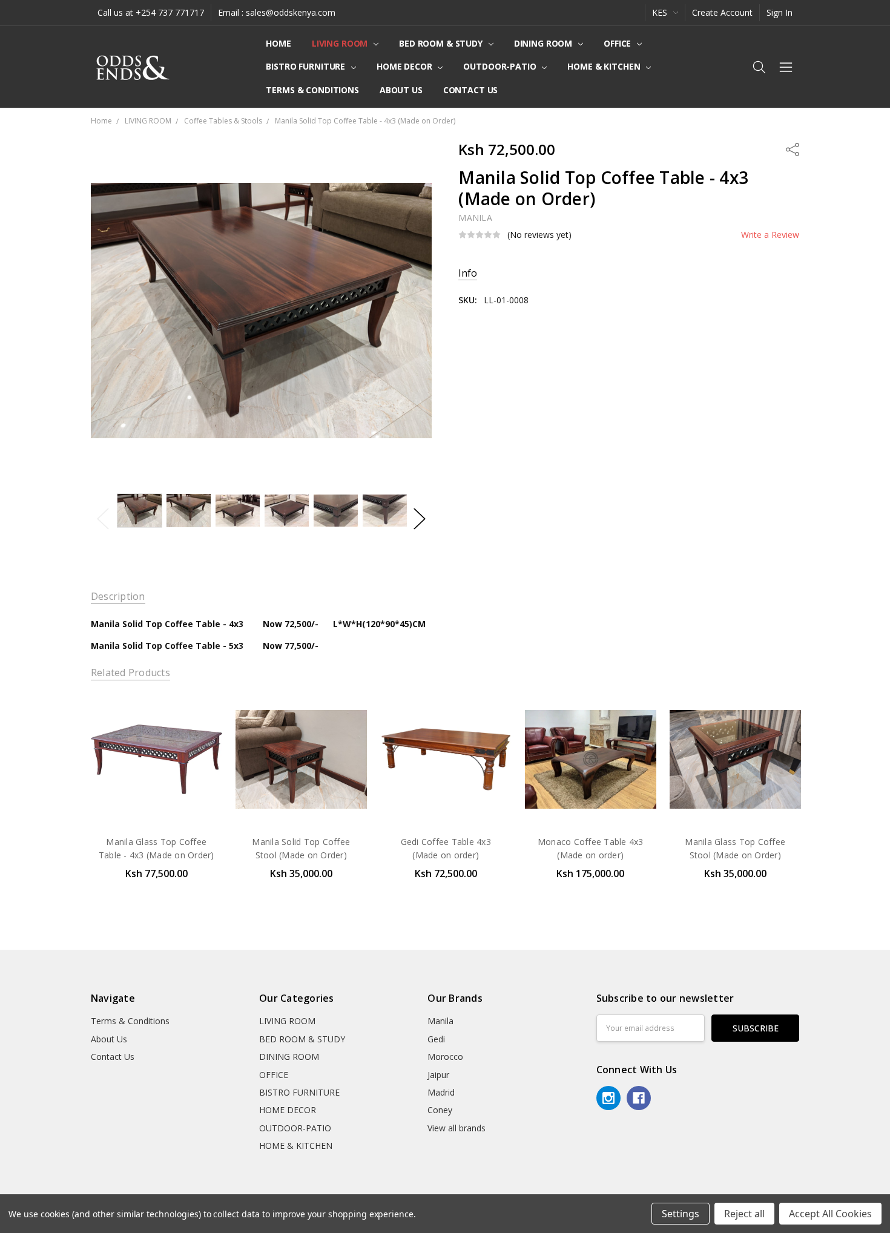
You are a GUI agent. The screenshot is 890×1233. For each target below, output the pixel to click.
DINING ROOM (544, 43)
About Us (401, 90)
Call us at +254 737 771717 (150, 12)
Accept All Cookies (830, 1213)
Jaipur (438, 1074)
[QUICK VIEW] (200, 715)
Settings (680, 1213)
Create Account (722, 12)
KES (661, 12)
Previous (103, 518)
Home (278, 43)
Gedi (436, 1039)
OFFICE (618, 43)
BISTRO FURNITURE (307, 66)
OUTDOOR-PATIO (500, 66)
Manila (440, 1021)
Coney (439, 1110)
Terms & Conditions (312, 90)
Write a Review (770, 235)
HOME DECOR (405, 66)
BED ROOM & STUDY (442, 43)
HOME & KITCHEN (604, 66)
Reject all (744, 1213)
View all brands (456, 1128)
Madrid (441, 1092)
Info (467, 273)
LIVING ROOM (341, 43)
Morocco (445, 1056)
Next (419, 518)
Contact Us (470, 90)
